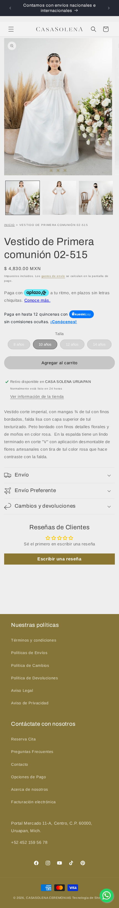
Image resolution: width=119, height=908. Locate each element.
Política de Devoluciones (34, 678)
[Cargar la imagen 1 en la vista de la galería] (23, 198)
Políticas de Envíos (29, 652)
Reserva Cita (23, 739)
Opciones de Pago (28, 777)
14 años (99, 344)
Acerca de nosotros (29, 789)
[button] (11, 29)
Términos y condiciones (33, 640)
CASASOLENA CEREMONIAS (48, 897)
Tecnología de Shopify (89, 897)
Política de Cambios (30, 665)
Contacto (19, 764)
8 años (19, 344)
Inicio (9, 224)
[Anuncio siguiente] (109, 8)
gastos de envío (53, 276)
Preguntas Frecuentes (32, 751)
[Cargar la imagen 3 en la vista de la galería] (96, 198)
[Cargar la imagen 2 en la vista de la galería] (59, 198)
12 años (72, 344)
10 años (45, 344)
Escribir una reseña (59, 559)
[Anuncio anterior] (10, 8)
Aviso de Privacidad (29, 703)
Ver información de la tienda (37, 396)
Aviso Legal (22, 690)
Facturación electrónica (33, 802)
